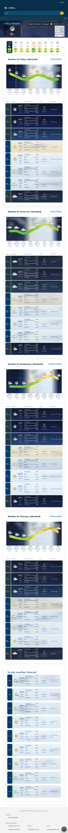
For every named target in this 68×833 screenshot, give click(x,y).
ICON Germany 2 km (53, 829)
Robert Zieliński (13, 817)
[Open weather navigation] (64, 829)
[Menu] (65, 18)
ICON (29, 826)
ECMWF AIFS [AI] (14, 829)
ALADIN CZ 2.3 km (33, 829)
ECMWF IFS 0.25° (14, 826)
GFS (48, 826)
